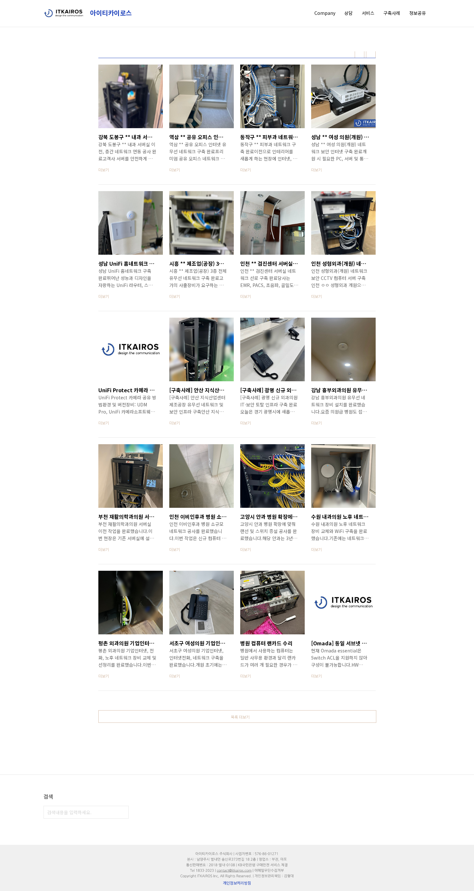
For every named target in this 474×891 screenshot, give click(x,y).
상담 (348, 13)
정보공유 (417, 13)
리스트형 (371, 54)
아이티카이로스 (110, 12)
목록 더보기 (240, 717)
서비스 (368, 13)
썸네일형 (359, 54)
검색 (122, 812)
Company (324, 13)
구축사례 (391, 13)
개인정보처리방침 (237, 883)
